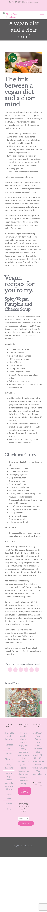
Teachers (9, 803)
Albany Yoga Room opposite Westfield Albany (9, 781)
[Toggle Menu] (42, 15)
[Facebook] (38, 791)
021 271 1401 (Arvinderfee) (38, 758)
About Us (9, 759)
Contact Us (9, 746)
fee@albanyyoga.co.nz (30, 2)
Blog (9, 809)
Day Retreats (9, 766)
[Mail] (41, 791)
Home (9, 753)
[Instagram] (35, 791)
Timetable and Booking (9, 736)
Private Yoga (9, 796)
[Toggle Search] (34, 15)
